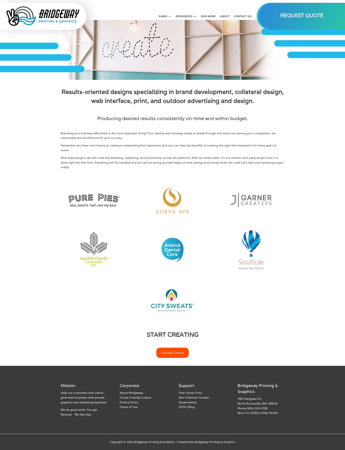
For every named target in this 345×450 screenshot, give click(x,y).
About (225, 16)
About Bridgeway (131, 393)
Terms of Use (129, 407)
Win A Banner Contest (194, 397)
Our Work (208, 16)
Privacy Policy (129, 402)
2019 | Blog (187, 407)
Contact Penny (172, 353)
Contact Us (243, 16)
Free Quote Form (190, 393)
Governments (188, 402)
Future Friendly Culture (135, 397)
